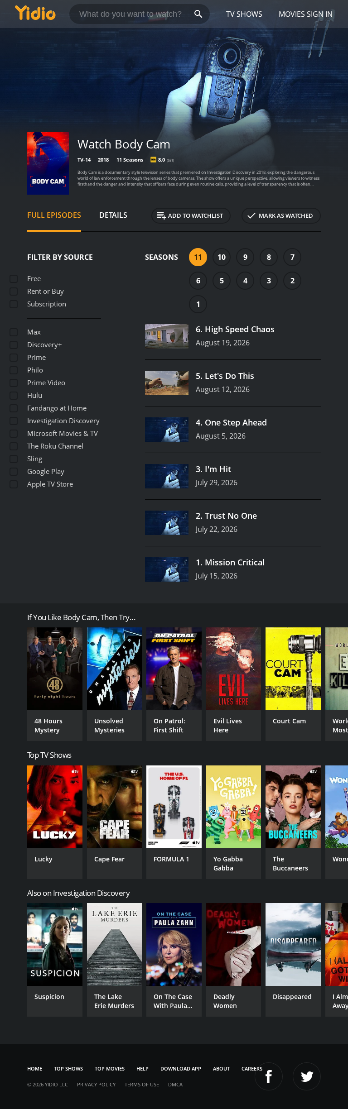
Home (34, 1068)
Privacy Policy (96, 1084)
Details (113, 215)
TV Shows (244, 14)
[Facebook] (269, 1076)
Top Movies (110, 1068)
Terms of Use (142, 1084)
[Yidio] (35, 14)
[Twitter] (307, 1076)
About (221, 1068)
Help (142, 1068)
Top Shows (68, 1068)
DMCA (175, 1084)
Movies (292, 14)
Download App (180, 1068)
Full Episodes (54, 215)
